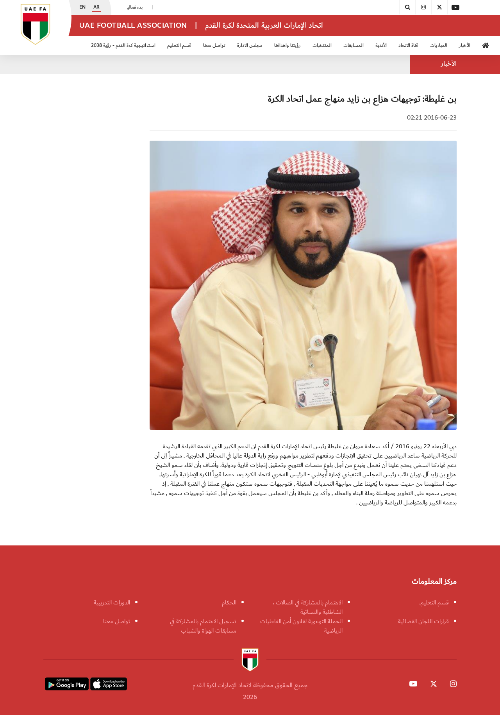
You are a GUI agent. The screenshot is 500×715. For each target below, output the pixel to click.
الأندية (381, 45)
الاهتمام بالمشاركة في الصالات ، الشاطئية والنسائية (308, 607)
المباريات (438, 45)
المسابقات (353, 45)
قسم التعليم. (434, 602)
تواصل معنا (116, 621)
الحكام (229, 602)
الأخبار (464, 45)
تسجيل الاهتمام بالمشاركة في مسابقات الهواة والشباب (203, 626)
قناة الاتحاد (408, 45)
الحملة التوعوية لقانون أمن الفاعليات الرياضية (301, 626)
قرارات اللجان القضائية (423, 621)
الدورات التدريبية (112, 602)
